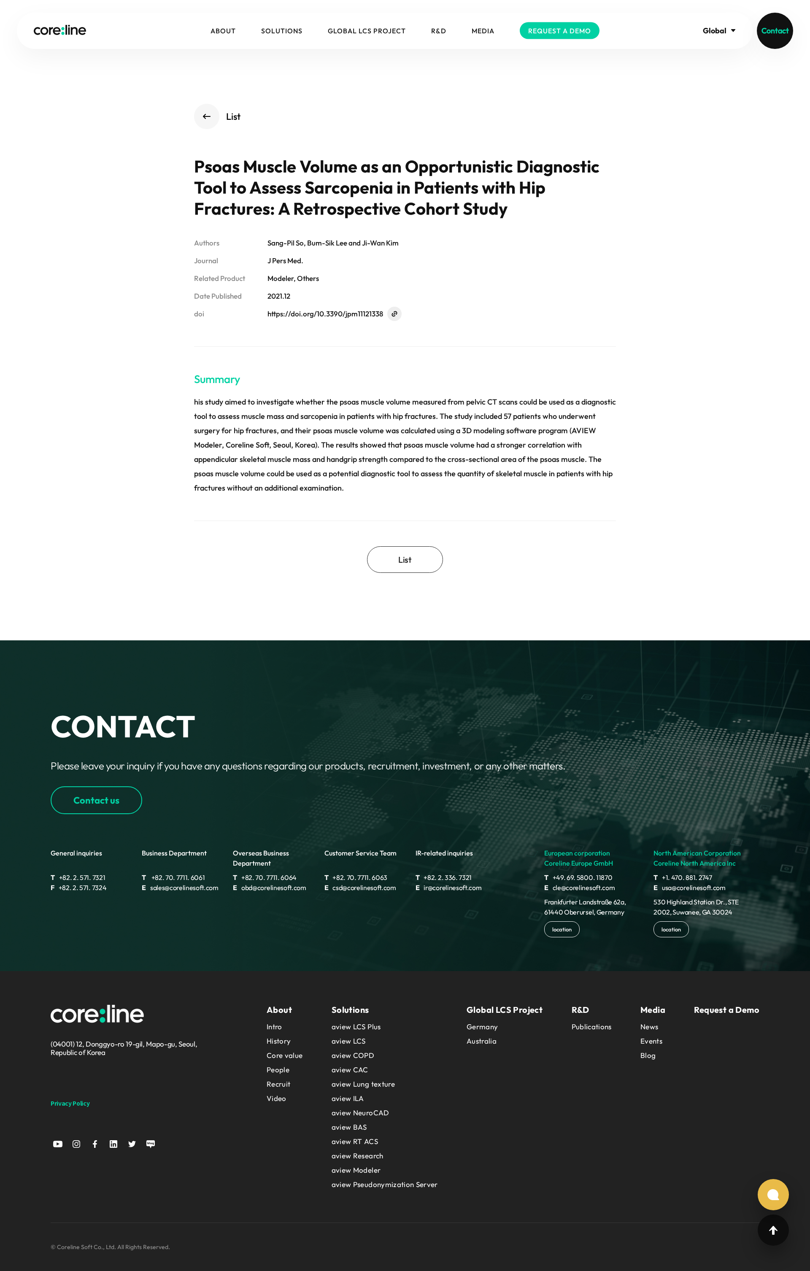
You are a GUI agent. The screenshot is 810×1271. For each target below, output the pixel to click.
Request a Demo (559, 31)
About (223, 31)
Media (483, 31)
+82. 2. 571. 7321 (78, 877)
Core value (284, 1055)
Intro (274, 1026)
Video (276, 1098)
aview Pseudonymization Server (385, 1184)
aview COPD (353, 1055)
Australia (482, 1040)
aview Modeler (356, 1170)
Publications (592, 1026)
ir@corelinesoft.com (449, 887)
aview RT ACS (355, 1141)
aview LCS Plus (356, 1026)
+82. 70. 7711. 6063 (356, 877)
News (649, 1026)
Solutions (281, 31)
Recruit (278, 1083)
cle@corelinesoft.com (579, 887)
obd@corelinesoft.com (269, 887)
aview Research (357, 1155)
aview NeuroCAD (360, 1112)
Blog (648, 1055)
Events (651, 1040)
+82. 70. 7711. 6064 (265, 877)
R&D (438, 31)
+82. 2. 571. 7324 (78, 887)
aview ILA (348, 1098)
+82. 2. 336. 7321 (444, 877)
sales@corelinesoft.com (180, 887)
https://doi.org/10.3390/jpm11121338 (325, 313)
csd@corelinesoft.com (360, 887)
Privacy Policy (70, 1103)
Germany (482, 1026)
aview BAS (349, 1127)
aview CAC (350, 1069)
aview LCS (349, 1040)
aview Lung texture (363, 1083)
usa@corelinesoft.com (689, 887)
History (279, 1040)
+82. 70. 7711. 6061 (173, 877)
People (278, 1069)
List (233, 116)
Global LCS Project (367, 31)
